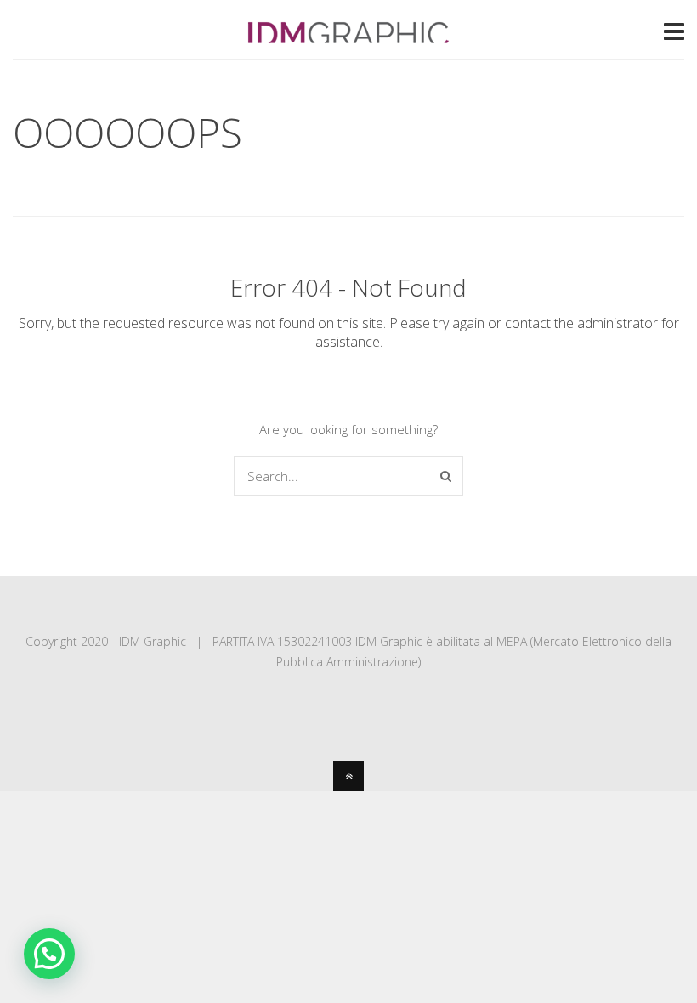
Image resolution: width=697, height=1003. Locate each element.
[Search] (445, 476)
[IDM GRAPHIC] (348, 35)
